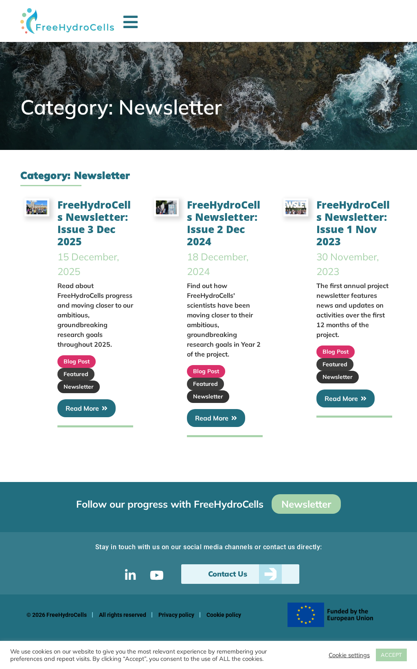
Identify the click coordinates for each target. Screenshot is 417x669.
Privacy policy (176, 615)
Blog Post (77, 361)
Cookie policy (223, 615)
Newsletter (79, 386)
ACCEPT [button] (391, 654)
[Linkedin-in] (130, 575)
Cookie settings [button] (349, 655)
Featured (76, 374)
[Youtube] (157, 575)
